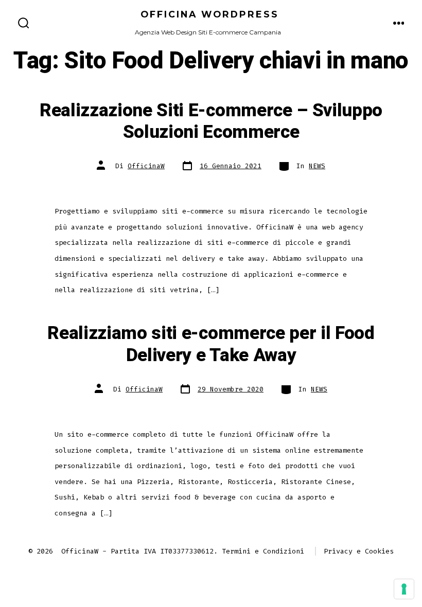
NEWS (317, 166)
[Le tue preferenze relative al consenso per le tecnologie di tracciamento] (404, 589)
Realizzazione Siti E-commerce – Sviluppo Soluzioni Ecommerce (211, 121)
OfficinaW (146, 166)
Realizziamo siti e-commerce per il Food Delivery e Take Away (211, 344)
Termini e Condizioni (263, 551)
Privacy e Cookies (359, 551)
